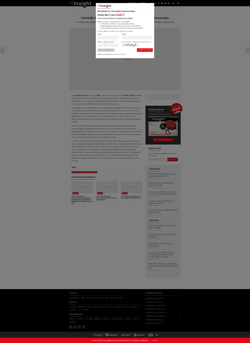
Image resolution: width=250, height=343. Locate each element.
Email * (124, 34)
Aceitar (154, 340)
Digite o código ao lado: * (106, 42)
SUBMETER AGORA (144, 50)
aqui (149, 42)
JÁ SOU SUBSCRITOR (106, 50)
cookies (108, 340)
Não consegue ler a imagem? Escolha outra (136, 42)
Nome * (100, 34)
